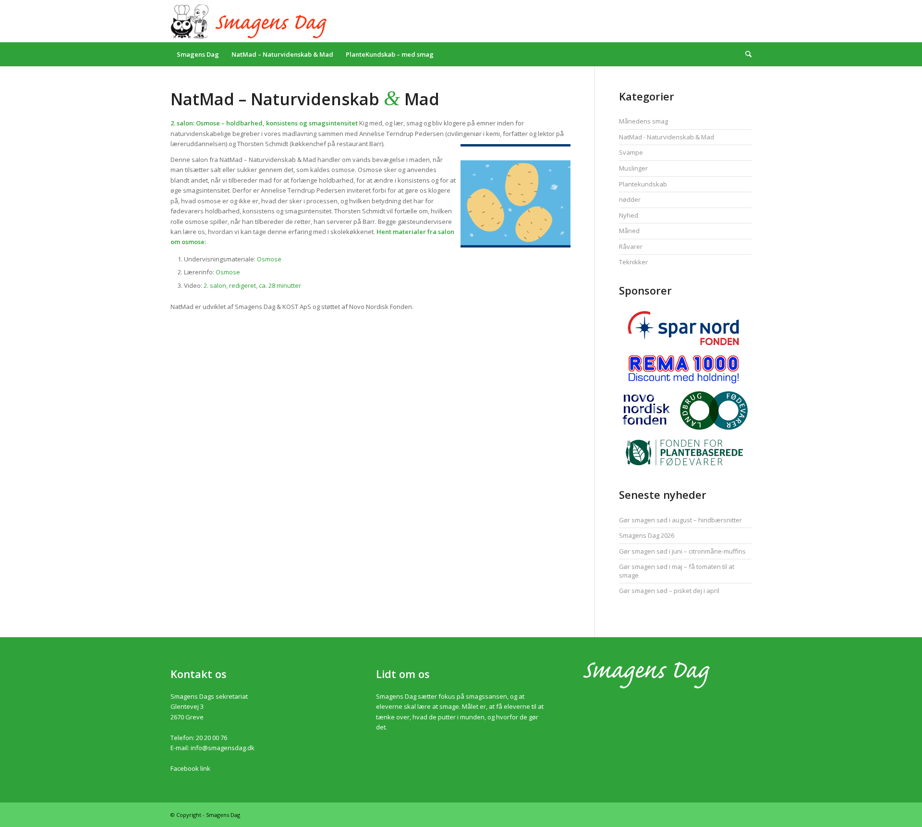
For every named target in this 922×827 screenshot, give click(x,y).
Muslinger (633, 168)
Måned (629, 230)
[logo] (250, 21)
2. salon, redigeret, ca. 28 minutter (252, 285)
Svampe (631, 152)
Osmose (269, 259)
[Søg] (745, 54)
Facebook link (190, 768)
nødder (630, 199)
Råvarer (631, 246)
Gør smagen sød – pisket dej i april (669, 590)
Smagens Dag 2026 (646, 535)
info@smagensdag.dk (223, 747)
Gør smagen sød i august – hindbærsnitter (680, 520)
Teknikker (633, 262)
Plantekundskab (643, 184)
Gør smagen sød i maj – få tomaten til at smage (676, 571)
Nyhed (628, 215)
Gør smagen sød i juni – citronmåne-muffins (682, 551)
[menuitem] (197, 54)
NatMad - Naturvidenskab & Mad (666, 137)
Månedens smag (643, 121)
